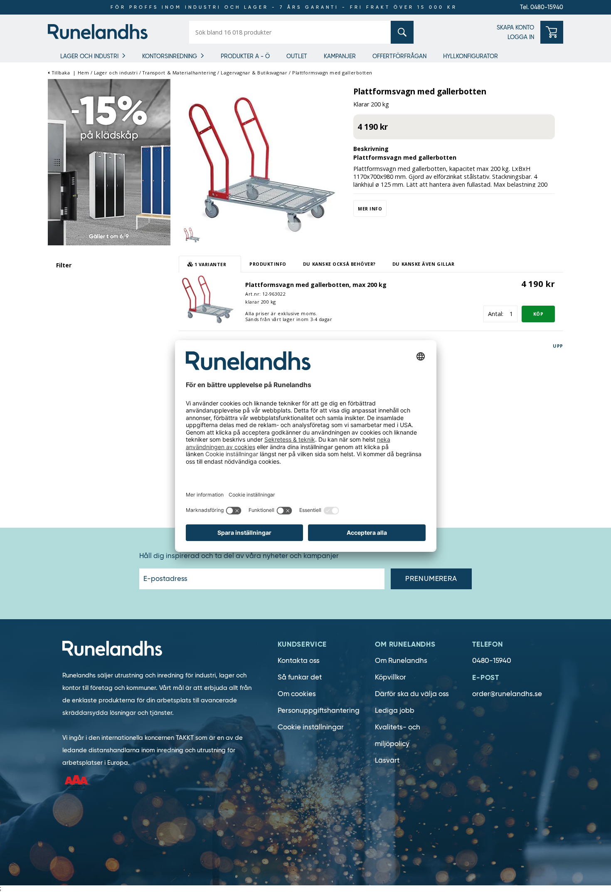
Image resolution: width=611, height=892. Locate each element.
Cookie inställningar (311, 727)
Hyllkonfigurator (470, 56)
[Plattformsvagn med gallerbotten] (262, 164)
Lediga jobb (394, 710)
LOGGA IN (521, 37)
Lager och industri (89, 56)
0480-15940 (491, 660)
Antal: (495, 314)
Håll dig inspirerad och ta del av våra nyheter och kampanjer (239, 556)
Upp (558, 346)
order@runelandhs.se (507, 693)
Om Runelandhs (401, 660)
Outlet (296, 56)
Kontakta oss (299, 660)
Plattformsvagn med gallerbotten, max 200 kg (316, 285)
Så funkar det (300, 677)
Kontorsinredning (169, 56)
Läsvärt (387, 760)
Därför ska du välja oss (412, 693)
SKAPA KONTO (515, 27)
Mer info (370, 208)
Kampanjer (340, 56)
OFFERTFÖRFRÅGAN (399, 56)
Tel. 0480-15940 (541, 7)
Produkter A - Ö (245, 56)
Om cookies (297, 693)
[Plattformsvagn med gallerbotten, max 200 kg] (208, 298)
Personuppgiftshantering (319, 710)
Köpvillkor (390, 677)
